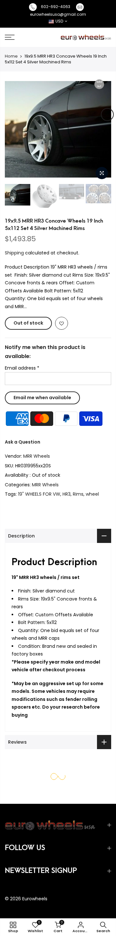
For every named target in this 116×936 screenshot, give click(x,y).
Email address (22, 368)
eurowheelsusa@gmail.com (58, 14)
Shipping (14, 253)
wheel (92, 494)
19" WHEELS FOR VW (39, 494)
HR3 (67, 494)
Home (11, 56)
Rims (78, 494)
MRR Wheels (36, 456)
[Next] (107, 114)
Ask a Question (22, 442)
